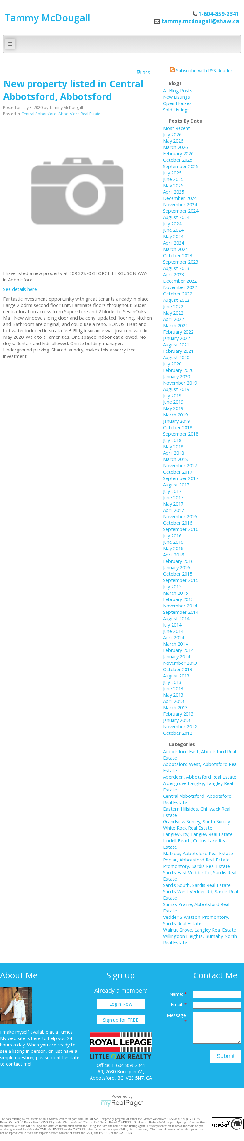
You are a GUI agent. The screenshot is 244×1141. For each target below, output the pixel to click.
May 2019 (173, 408)
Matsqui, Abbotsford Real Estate (198, 853)
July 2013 (172, 682)
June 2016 (173, 542)
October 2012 (177, 733)
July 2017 (172, 491)
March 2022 (175, 325)
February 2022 (178, 332)
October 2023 (177, 255)
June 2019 (173, 402)
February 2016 (178, 561)
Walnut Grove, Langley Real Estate (199, 929)
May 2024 (173, 236)
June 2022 (173, 306)
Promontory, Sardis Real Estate (196, 866)
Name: (176, 994)
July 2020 (172, 363)
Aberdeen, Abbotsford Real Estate (199, 777)
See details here (20, 289)
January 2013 (176, 720)
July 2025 (172, 172)
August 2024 (176, 217)
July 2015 (172, 586)
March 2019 (175, 414)
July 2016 (172, 535)
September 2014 (180, 612)
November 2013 (180, 663)
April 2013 (173, 701)
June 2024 (173, 230)
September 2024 (180, 211)
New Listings (176, 97)
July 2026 (172, 134)
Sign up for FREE (121, 1020)
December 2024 (180, 198)
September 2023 (180, 262)
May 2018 (173, 446)
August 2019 (176, 389)
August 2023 (176, 268)
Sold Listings (176, 109)
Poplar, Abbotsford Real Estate (196, 859)
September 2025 (180, 166)
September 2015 (180, 580)
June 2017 (173, 497)
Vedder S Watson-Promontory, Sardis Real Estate (196, 920)
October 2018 (177, 427)
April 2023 (173, 274)
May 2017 (173, 503)
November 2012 (180, 726)
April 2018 (173, 453)
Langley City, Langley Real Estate (198, 834)
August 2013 (176, 675)
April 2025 (173, 191)
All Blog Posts (177, 90)
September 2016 (180, 529)
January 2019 (176, 421)
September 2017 (180, 478)
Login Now (120, 1004)
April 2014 (173, 637)
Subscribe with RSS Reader (204, 70)
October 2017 (177, 472)
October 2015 (177, 573)
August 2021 (176, 344)
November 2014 (180, 605)
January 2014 (176, 656)
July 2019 (172, 395)
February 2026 (178, 153)
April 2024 (173, 242)
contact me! (18, 1063)
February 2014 (178, 650)
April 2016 (173, 554)
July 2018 (172, 440)
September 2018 (180, 433)
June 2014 (173, 631)
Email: (177, 1004)
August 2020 (176, 357)
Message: (177, 1015)
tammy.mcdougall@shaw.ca (200, 21)
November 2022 (180, 287)
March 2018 (175, 459)
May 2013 (173, 694)
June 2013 (173, 688)
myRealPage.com (122, 1103)
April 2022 (173, 319)
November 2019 (180, 382)
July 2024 (172, 223)
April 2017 (173, 510)
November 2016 (180, 516)
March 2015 (175, 593)
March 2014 (175, 644)
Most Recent (176, 128)
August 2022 (176, 300)
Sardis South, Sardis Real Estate (197, 885)
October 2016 (177, 523)
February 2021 (178, 351)
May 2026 (173, 141)
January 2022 (176, 338)
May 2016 (173, 548)
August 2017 (176, 484)
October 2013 (177, 669)
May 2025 (173, 185)
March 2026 (175, 147)
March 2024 (175, 249)
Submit (225, 1056)
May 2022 (173, 312)
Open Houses (177, 103)
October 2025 (177, 160)
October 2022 (177, 293)
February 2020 (178, 370)
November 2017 (180, 465)
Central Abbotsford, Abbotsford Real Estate (60, 114)
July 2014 (172, 624)
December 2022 (180, 281)
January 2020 (176, 376)
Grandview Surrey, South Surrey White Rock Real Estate (196, 824)
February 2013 (178, 714)
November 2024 (180, 204)
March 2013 (175, 707)
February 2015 (178, 599)
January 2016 (176, 567)
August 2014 (176, 618)
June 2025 (173, 179)
